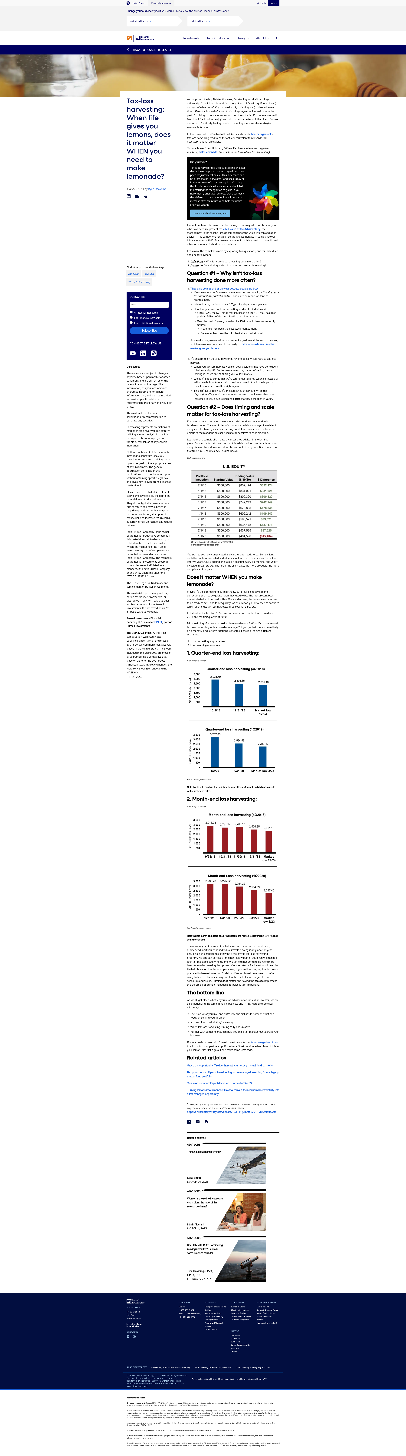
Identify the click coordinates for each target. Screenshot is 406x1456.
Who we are (235, 1335)
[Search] (275, 38)
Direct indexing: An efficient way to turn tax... (214, 1367)
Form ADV (261, 1379)
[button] (152, 21)
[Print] (145, 196)
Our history (235, 1338)
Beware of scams (248, 1379)
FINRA (158, 622)
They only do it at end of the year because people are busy (224, 288)
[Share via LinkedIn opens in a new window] (128, 196)
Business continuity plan (229, 1379)
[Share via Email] (137, 196)
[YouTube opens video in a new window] (133, 353)
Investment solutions (213, 1313)
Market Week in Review (266, 1313)
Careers (234, 1351)
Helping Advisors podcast (267, 1323)
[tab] (137, 3)
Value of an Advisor (238, 1313)
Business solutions (238, 1307)
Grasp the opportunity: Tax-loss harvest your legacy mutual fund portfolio (229, 1065)
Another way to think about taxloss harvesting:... (171, 1367)
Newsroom (235, 1348)
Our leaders (235, 1342)
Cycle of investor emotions (241, 1316)
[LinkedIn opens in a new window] (143, 353)
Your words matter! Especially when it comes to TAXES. (219, 1083)
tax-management (261, 134)
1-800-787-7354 (186, 1310)
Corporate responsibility (240, 1345)
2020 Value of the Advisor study (241, 229)
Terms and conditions (201, 1379)
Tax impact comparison (240, 1320)
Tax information (211, 1329)
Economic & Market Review (267, 1310)
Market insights (263, 1307)
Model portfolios (211, 1320)
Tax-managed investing (214, 1316)
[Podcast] (153, 353)
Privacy (214, 1379)
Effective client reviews (239, 1310)
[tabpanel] (203, 18)
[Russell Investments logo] (141, 38)
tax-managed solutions (264, 1042)
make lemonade (208, 152)
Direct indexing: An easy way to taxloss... (253, 1367)
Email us (182, 1307)
